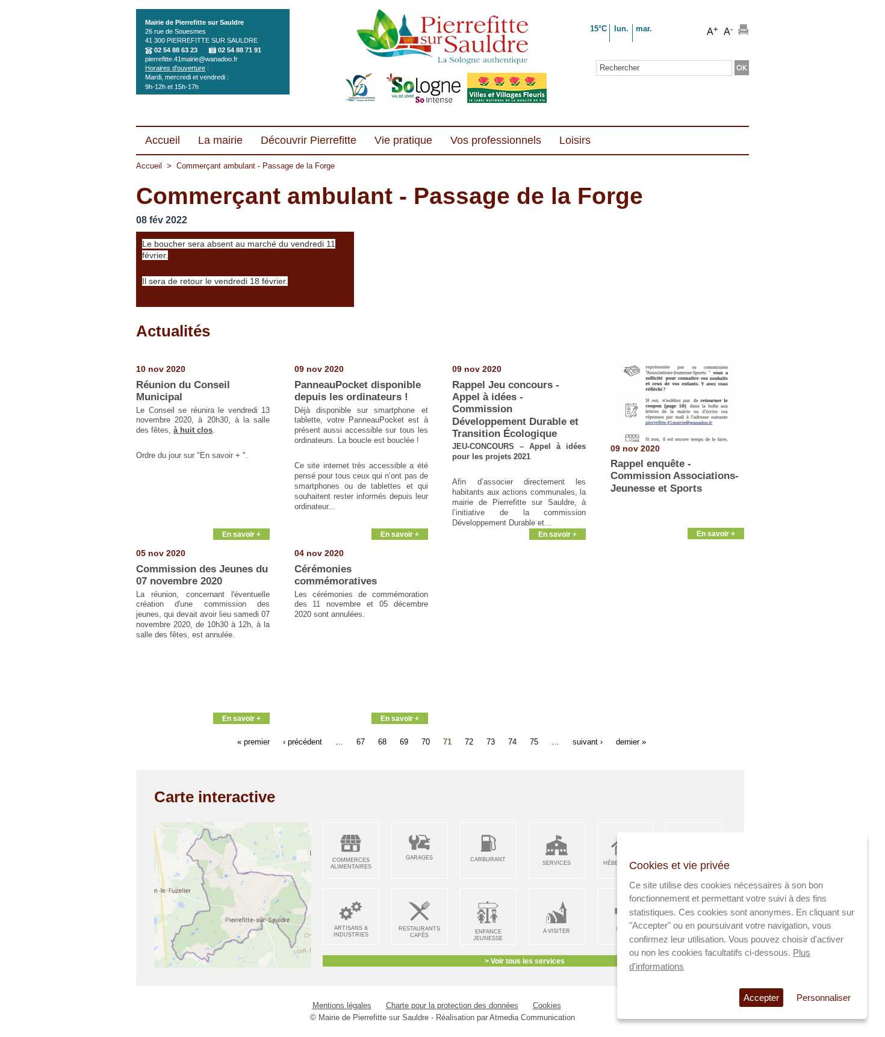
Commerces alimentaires (351, 863)
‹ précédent (302, 741)
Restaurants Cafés (419, 932)
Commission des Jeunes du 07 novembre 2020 (202, 575)
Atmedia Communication (532, 1017)
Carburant (488, 859)
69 (404, 741)
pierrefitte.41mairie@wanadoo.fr (191, 59)
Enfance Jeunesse (488, 935)
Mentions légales (341, 1005)
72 (469, 741)
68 (382, 741)
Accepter (761, 997)
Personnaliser (823, 997)
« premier (253, 741)
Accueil (149, 165)
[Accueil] (442, 38)
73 (490, 741)
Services (556, 863)
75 (534, 741)
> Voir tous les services (525, 961)
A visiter (556, 931)
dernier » (631, 741)
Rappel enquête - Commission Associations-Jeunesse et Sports (674, 476)
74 (512, 741)
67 (360, 741)
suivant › (588, 741)
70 (425, 741)
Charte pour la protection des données (452, 1005)
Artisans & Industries (351, 931)
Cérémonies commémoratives (335, 575)
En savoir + (241, 534)
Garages (419, 858)
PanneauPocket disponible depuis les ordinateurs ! (357, 391)
